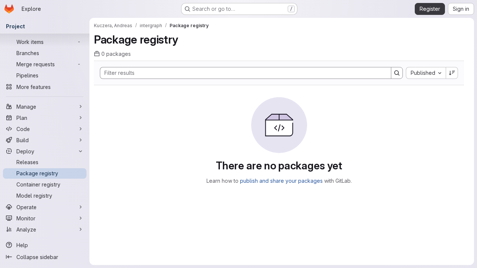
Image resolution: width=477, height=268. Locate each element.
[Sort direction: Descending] (452, 73)
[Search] (397, 73)
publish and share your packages (281, 181)
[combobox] (426, 73)
